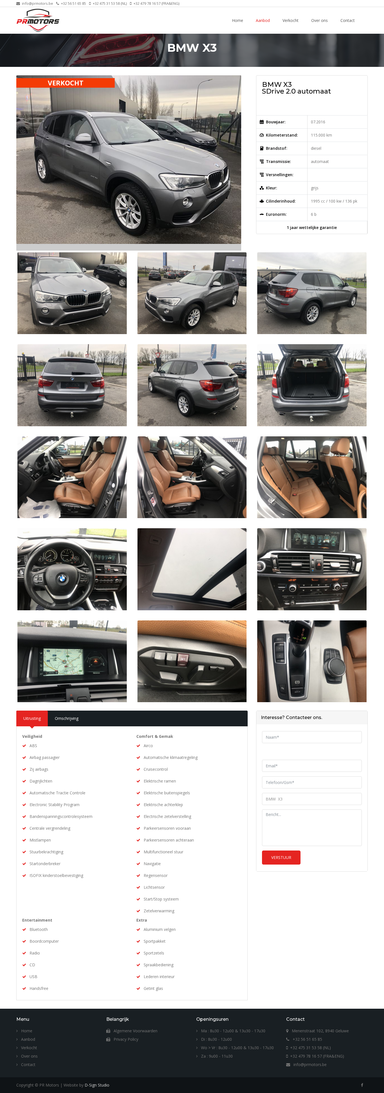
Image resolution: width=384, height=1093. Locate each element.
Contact (347, 20)
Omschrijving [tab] (66, 718)
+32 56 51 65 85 (73, 3)
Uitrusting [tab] (32, 718)
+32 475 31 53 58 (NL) (109, 3)
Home (237, 20)
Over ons (319, 20)
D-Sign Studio (97, 1085)
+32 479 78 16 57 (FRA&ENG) (156, 3)
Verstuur (281, 857)
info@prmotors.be (37, 3)
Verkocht (291, 20)
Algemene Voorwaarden (134, 1030)
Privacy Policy (125, 1039)
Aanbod (263, 20)
